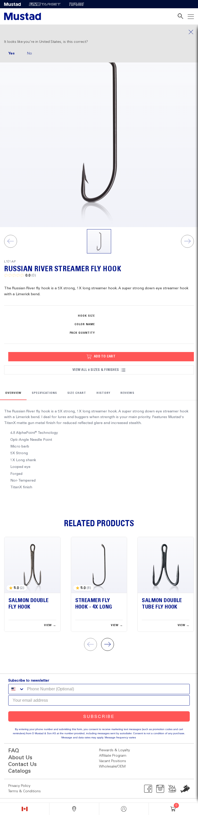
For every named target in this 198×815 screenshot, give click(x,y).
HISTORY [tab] (103, 393)
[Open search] (180, 16)
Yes (11, 53)
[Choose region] (24, 809)
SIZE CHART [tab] (76, 393)
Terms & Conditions (24, 791)
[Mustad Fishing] (14, 4)
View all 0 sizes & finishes (95, 370)
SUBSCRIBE (99, 716)
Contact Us (22, 764)
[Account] (123, 809)
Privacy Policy (19, 786)
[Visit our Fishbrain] (185, 789)
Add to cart (105, 356)
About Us (20, 758)
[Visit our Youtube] (172, 789)
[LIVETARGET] (45, 4)
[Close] (99, 32)
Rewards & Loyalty (114, 750)
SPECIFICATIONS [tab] (44, 393)
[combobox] (16, 689)
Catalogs (19, 771)
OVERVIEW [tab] (13, 393)
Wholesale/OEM (112, 766)
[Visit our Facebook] (148, 789)
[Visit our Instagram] (160, 789)
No (29, 53)
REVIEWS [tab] (127, 393)
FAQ (13, 751)
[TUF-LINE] (76, 4)
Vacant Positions (112, 761)
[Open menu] (191, 16)
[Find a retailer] (74, 809)
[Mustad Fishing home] (22, 16)
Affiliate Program (112, 755)
